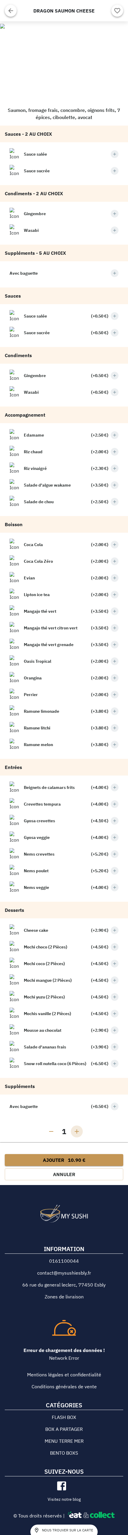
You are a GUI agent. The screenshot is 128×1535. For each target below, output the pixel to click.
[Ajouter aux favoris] (117, 11)
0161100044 (64, 1261)
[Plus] (114, 154)
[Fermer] (11, 11)
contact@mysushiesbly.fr (64, 1273)
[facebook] (62, 1486)
